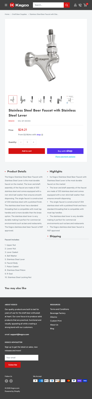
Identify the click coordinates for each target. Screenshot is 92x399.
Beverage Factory (58, 313)
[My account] (75, 5)
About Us (54, 325)
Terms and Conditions (59, 309)
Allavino (53, 317)
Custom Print (56, 321)
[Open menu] (6, 5)
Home (7, 14)
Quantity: (13, 142)
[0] (85, 5)
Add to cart (27, 151)
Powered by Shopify (12, 391)
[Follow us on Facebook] (6, 381)
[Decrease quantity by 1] (20, 142)
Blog (52, 328)
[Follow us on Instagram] (11, 381)
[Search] (67, 5)
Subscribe (12, 365)
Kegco (11, 121)
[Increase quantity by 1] (33, 142)
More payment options (65, 156)
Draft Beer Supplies (19, 14)
